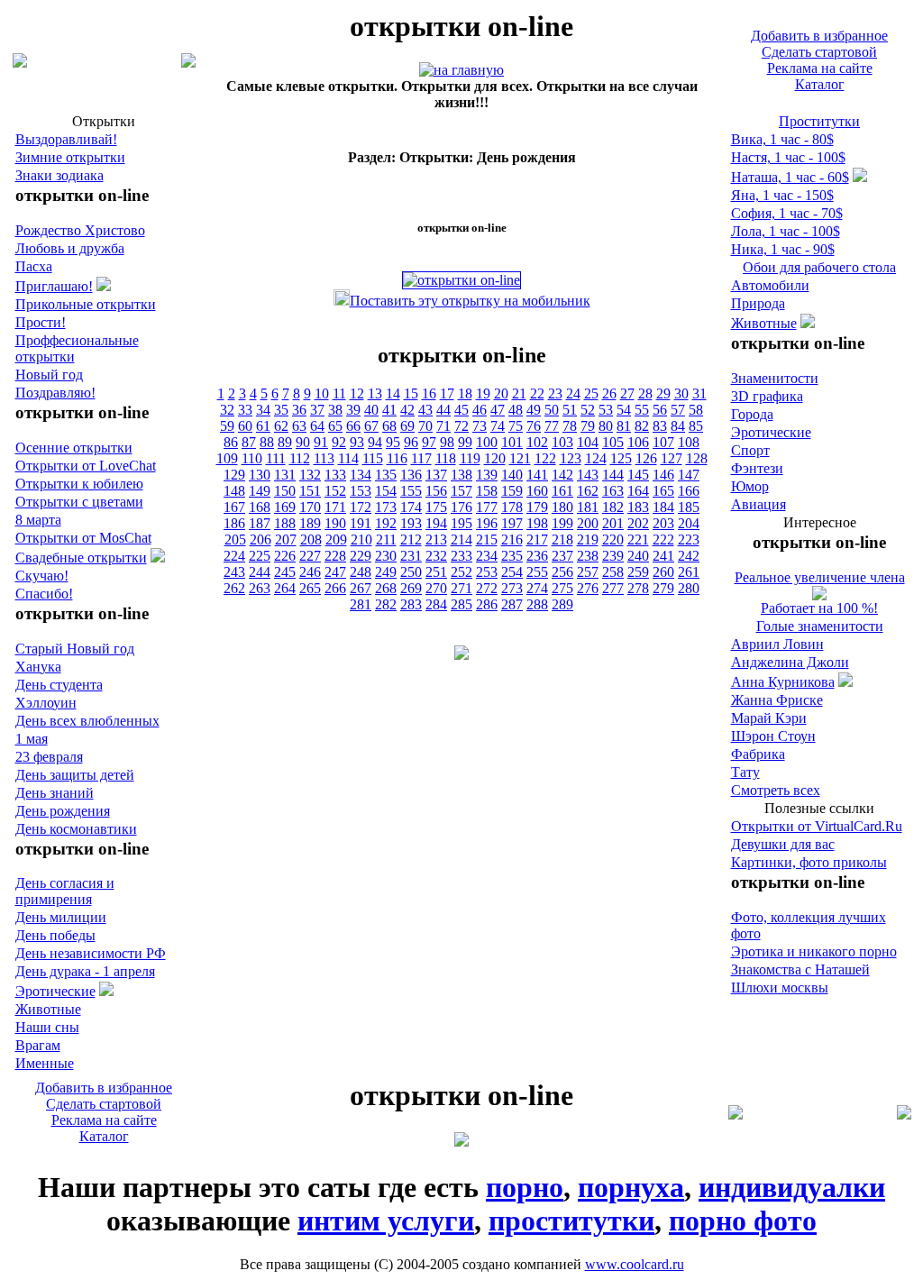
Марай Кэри (769, 718)
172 (360, 507)
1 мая (31, 738)
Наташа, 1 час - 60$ (790, 177)
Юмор (750, 486)
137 (436, 474)
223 (688, 539)
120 (495, 458)
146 (663, 474)
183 (638, 507)
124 (596, 458)
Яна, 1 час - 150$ (782, 195)
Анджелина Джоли (790, 662)
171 (335, 507)
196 (487, 523)
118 (445, 458)
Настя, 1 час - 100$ (788, 157)
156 (436, 490)
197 (512, 523)
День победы (55, 935)
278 (638, 588)
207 (286, 539)
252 (461, 572)
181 (588, 507)
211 (386, 539)
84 (678, 426)
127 (671, 458)
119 (470, 458)
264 (285, 588)
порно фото (743, 1220)
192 (386, 523)
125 (621, 458)
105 (613, 442)
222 (663, 539)
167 (234, 507)
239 (613, 555)
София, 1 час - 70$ (787, 213)
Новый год (49, 374)
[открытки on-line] (461, 70)
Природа (758, 303)
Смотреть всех (775, 790)
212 (411, 539)
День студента (59, 684)
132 (310, 474)
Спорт (750, 450)
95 (393, 442)
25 (591, 393)
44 (443, 409)
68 (389, 426)
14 (393, 393)
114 (348, 458)
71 (443, 426)
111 (276, 458)
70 (425, 426)
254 (512, 572)
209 (336, 539)
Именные (44, 1063)
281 (360, 604)
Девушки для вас (783, 844)
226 (285, 555)
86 (231, 442)
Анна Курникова (783, 682)
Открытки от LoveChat (85, 465)
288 (537, 604)
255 (537, 572)
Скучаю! (42, 575)
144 (613, 474)
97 (429, 442)
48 (515, 409)
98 (447, 442)
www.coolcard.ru (634, 1264)
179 (537, 507)
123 (570, 458)
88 (267, 442)
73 (479, 426)
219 (588, 539)
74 (497, 426)
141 (537, 474)
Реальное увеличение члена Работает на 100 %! (820, 593)
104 (588, 442)
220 (613, 539)
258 (613, 572)
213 (436, 539)
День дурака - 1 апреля (85, 971)
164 (638, 490)
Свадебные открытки (81, 557)
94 (375, 442)
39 (353, 409)
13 (375, 393)
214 (461, 539)
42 (407, 409)
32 (227, 409)
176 (461, 507)
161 (562, 490)
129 (234, 474)
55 (642, 409)
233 (461, 555)
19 (483, 393)
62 (281, 426)
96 (411, 442)
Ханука (38, 666)
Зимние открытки (70, 157)
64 (317, 426)
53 (606, 409)
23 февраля (49, 756)
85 (696, 426)
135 (386, 474)
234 (487, 555)
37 (317, 409)
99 (465, 442)
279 (663, 588)
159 (512, 490)
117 (421, 458)
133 (335, 474)
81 (624, 426)
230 (386, 555)
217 (537, 539)
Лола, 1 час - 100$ (785, 231)
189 (310, 523)
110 (252, 458)
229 (360, 555)
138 (461, 474)
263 (259, 588)
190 (335, 523)
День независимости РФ (90, 953)
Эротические (55, 991)
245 (285, 572)
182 (613, 507)
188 (285, 523)
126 (646, 458)
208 (311, 539)
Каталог (820, 84)
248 (360, 572)
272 (487, 588)
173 (386, 507)
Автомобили (770, 285)
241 (663, 555)
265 (310, 588)
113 (324, 458)
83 (660, 426)
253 (487, 572)
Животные (48, 1009)
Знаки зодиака (59, 175)
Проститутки (819, 121)
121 (520, 458)
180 (562, 507)
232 (436, 555)
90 (303, 442)
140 (512, 474)
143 (588, 474)
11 (339, 393)
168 (259, 507)
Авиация (758, 504)
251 (436, 572)
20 (501, 393)
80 (606, 426)
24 (573, 393)
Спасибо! (44, 593)
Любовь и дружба (69, 248)
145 (638, 474)
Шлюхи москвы (779, 987)
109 (227, 458)
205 (235, 539)
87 (249, 442)
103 (562, 442)
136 (411, 474)
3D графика (767, 396)
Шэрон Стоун (773, 736)
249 (386, 572)
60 (245, 426)
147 (688, 474)
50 (551, 409)
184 (663, 507)
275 (562, 588)
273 (512, 588)
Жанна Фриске (777, 700)
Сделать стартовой (819, 51)
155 (411, 490)
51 (569, 409)
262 (234, 588)
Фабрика (758, 754)
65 (335, 426)
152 (335, 490)
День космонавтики (76, 829)
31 (699, 393)
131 (285, 474)
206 (260, 539)
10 (322, 393)
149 (259, 490)
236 (537, 555)
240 (638, 555)
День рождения (62, 810)
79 (587, 426)
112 (299, 458)
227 (310, 555)
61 (263, 426)
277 (613, 588)
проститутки (571, 1220)
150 (285, 490)
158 (487, 490)
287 (512, 604)
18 (465, 393)
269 (411, 588)
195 (461, 523)
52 (587, 409)
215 (487, 539)
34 (263, 409)
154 (386, 490)
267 (360, 588)
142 (562, 474)
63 (299, 426)
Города (752, 414)
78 (569, 426)
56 (660, 409)
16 (429, 393)
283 (411, 604)
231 (411, 555)
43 (425, 409)
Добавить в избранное (819, 35)
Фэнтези (757, 468)
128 (697, 458)
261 (688, 572)
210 (361, 539)
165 (663, 490)
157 (461, 490)
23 (555, 393)
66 (353, 426)
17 (447, 393)
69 (407, 426)
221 (638, 539)
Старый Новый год (74, 648)
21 (519, 393)
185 (688, 507)
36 (299, 409)
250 (411, 572)
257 (588, 572)
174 (411, 507)
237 (562, 555)
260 (663, 572)
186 (234, 523)
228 (335, 555)
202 (638, 523)
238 (588, 555)
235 (512, 555)
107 (663, 442)
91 (321, 442)
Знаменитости (774, 378)
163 (613, 490)
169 (285, 507)
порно (524, 1187)
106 (638, 442)
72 (461, 426)
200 (588, 523)
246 (310, 572)
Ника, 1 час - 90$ (783, 249)
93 (357, 442)
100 (487, 442)
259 (638, 572)
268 (386, 588)
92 (339, 442)
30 (681, 393)
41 (389, 409)
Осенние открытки (74, 447)
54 (624, 409)
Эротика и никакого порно (814, 951)
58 (696, 409)
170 (310, 507)
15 (411, 393)
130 (259, 474)
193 (411, 523)
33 (245, 409)
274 (537, 588)
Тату (745, 772)
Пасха (33, 266)
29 (663, 393)
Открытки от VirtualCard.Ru (816, 826)
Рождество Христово (80, 230)
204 (688, 523)
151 (310, 490)
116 (397, 458)
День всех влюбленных (87, 720)
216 (512, 539)
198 (537, 523)
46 (479, 409)
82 (642, 426)
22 (537, 393)
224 (234, 555)
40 (371, 409)
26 (609, 393)
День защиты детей (74, 774)
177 (487, 507)
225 (259, 555)
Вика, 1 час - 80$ (782, 139)
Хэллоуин (46, 702)
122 (545, 458)
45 (461, 409)
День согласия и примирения (64, 891)
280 (688, 588)
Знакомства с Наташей (800, 969)
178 (512, 507)
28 (645, 393)
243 (234, 572)
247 (335, 572)
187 (259, 523)
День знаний (54, 792)
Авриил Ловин (777, 644)
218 (562, 539)
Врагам (37, 1045)
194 (436, 523)
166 (688, 490)
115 (372, 458)
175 (436, 507)
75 (515, 426)
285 (461, 604)
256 (562, 572)
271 (461, 588)
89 (285, 442)
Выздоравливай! (66, 139)
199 (562, 523)
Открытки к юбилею (79, 483)
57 (678, 409)
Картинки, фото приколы (809, 862)
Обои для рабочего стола (819, 267)
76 (533, 426)
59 (227, 426)
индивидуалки (792, 1187)
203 (663, 523)
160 (537, 490)
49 (533, 409)
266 (335, 588)
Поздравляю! (55, 392)
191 (360, 523)
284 (436, 604)
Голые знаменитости (819, 626)
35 (281, 409)
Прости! (40, 322)
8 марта (38, 519)
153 (360, 490)
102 (537, 442)
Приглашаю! (54, 286)
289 (562, 604)
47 (497, 409)
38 (335, 409)
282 (386, 604)
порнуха (631, 1187)
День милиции (60, 917)
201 (613, 523)
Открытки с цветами (79, 501)
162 (588, 490)
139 (487, 474)
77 (551, 426)
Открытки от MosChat (83, 537)
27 (627, 393)
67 (371, 426)
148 (234, 490)
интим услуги (385, 1220)
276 (588, 588)
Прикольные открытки (85, 304)
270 (436, 588)
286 (487, 604)
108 (688, 442)
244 (259, 572)
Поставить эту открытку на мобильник (470, 300)
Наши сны (47, 1027)
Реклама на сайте (820, 68)
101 (512, 442)
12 (357, 393)
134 (360, 474)
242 (688, 555)
